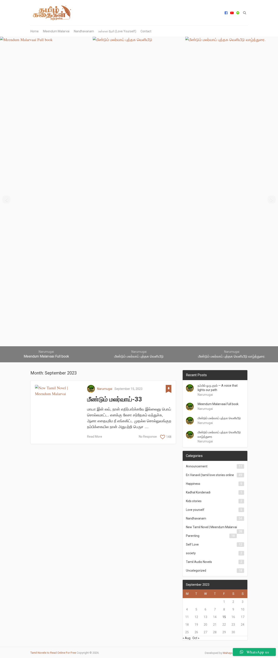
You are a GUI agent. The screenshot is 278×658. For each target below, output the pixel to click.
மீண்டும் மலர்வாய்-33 (114, 399)
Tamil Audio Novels (199, 562)
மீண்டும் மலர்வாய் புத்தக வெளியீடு (219, 418)
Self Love (192, 544)
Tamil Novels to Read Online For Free (53, 652)
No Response (148, 436)
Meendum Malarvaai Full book (218, 404)
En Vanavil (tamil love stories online (210, 475)
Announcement (196, 466)
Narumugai (104, 389)
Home (34, 31)
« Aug (186, 638)
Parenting (192, 536)
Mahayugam (230, 653)
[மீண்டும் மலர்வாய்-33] (59, 391)
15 (224, 617)
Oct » (195, 638)
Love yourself (195, 509)
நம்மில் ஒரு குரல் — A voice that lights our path (218, 388)
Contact (146, 31)
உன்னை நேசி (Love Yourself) (117, 31)
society (191, 553)
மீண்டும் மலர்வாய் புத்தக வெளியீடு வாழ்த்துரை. (219, 434)
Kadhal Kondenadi (198, 492)
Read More (94, 436)
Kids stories (194, 501)
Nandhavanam (84, 31)
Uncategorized (196, 570)
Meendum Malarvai (56, 31)
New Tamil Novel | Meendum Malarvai (211, 527)
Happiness (193, 483)
